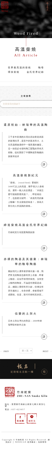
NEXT (45, 351)
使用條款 (31, 442)
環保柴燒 (13, 72)
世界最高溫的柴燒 (19, 67)
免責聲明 (42, 442)
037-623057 (18, 409)
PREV (6, 351)
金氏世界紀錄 (35, 72)
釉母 (41, 67)
